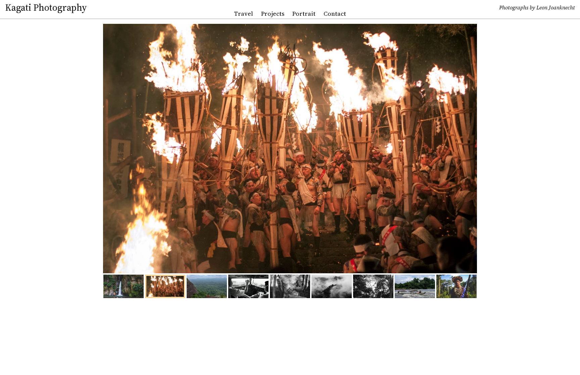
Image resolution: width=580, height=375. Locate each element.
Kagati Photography (46, 7)
